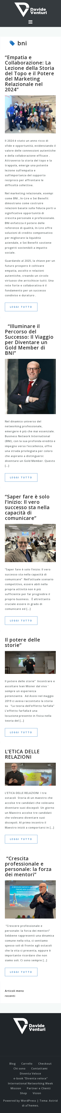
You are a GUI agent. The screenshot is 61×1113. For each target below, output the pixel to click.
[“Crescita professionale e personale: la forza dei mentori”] (30, 899)
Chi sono (20, 1068)
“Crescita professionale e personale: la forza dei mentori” (28, 866)
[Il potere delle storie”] (30, 662)
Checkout (45, 1063)
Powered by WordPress (19, 1100)
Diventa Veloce (30, 1073)
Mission (16, 1088)
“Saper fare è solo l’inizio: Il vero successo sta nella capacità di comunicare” (27, 507)
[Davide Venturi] (29, 1026)
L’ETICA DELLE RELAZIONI (22, 754)
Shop (23, 1093)
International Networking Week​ (30, 1083)
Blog (12, 1063)
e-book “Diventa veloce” (31, 1078)
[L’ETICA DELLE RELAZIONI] (30, 774)
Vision (37, 1093)
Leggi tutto (21, 306)
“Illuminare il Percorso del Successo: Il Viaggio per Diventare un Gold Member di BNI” (29, 339)
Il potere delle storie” (22, 642)
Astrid (53, 1100)
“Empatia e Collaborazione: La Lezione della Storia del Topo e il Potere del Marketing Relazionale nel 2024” (29, 73)
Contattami (39, 1068)
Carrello (27, 1063)
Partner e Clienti (39, 1088)
